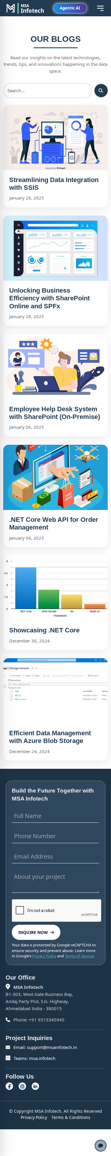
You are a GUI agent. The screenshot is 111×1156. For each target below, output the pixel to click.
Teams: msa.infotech (33, 1058)
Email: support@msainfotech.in (44, 1047)
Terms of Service (79, 956)
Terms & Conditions (71, 1117)
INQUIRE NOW (33, 932)
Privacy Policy (44, 956)
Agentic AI (70, 8)
